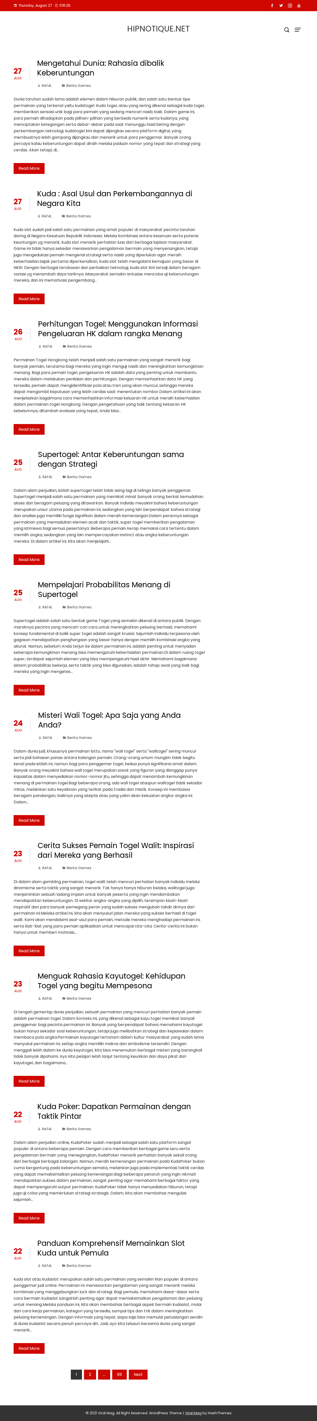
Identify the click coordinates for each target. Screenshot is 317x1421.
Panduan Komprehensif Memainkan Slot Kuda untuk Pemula (111, 1248)
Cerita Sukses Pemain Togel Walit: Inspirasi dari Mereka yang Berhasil (116, 850)
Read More (29, 168)
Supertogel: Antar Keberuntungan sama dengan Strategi (111, 459)
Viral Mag (193, 1413)
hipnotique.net (158, 28)
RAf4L (47, 85)
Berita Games (78, 85)
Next (138, 1374)
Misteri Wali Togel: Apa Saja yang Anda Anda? (109, 720)
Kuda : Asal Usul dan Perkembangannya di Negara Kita (114, 198)
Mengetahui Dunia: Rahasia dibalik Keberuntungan (100, 68)
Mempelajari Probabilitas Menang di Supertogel (104, 589)
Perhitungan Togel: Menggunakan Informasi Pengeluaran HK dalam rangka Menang (118, 329)
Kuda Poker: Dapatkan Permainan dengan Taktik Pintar (114, 1111)
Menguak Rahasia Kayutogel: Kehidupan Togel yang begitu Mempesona (111, 981)
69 (119, 1374)
